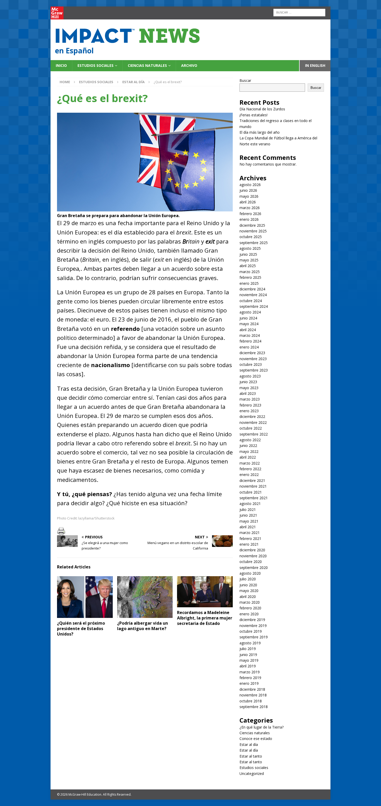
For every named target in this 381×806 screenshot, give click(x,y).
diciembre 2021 (252, 480)
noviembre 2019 (253, 625)
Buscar (245, 80)
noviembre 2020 (253, 555)
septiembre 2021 (253, 497)
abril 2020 (247, 596)
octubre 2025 (250, 236)
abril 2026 (247, 201)
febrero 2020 (250, 607)
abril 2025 (247, 265)
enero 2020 (249, 613)
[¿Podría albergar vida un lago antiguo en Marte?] (145, 597)
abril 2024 (247, 329)
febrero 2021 (250, 538)
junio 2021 (248, 515)
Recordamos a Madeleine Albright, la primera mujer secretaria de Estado (204, 618)
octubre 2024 (250, 300)
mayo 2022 (248, 451)
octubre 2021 (250, 492)
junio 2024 (248, 318)
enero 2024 (249, 347)
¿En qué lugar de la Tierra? (261, 727)
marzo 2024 (249, 335)
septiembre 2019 (253, 636)
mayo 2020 (248, 590)
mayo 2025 (248, 260)
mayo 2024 (248, 323)
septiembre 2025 (253, 242)
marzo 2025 (249, 271)
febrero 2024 (250, 341)
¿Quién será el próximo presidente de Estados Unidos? (81, 628)
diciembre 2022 (252, 416)
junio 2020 (248, 584)
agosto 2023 (250, 376)
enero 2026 (249, 219)
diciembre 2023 (252, 352)
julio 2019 (247, 648)
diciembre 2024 (252, 289)
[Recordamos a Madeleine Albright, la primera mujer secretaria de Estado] (205, 592)
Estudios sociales (95, 65)
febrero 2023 (250, 405)
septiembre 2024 (253, 306)
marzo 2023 (249, 399)
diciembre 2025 (252, 225)
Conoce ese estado (255, 738)
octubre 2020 (250, 561)
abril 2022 (247, 457)
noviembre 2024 (253, 294)
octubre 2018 (250, 700)
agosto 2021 (250, 503)
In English (315, 65)
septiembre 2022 (253, 434)
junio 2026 (248, 190)
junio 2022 (248, 445)
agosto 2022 (250, 439)
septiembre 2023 (253, 370)
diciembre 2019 (252, 619)
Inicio (61, 65)
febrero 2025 (250, 277)
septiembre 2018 (253, 706)
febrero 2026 (250, 213)
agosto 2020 (250, 573)
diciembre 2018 (252, 689)
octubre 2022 (250, 428)
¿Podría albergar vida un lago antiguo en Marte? (142, 625)
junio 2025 (248, 254)
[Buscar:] (299, 12)
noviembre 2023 (253, 358)
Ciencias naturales (147, 65)
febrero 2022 (250, 468)
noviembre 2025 (253, 231)
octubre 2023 (250, 364)
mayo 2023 (248, 387)
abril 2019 (247, 666)
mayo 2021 (248, 521)
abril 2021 (247, 526)
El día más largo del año (259, 132)
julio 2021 (247, 509)
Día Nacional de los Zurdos (262, 108)
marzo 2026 (249, 207)
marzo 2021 (249, 532)
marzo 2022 (249, 463)
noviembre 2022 (253, 422)
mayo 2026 (248, 196)
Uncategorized (251, 773)
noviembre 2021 (253, 486)
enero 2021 (249, 544)
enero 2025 (249, 283)
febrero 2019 (250, 677)
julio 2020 (247, 578)
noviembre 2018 (253, 695)
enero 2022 (249, 474)
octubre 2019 (250, 631)
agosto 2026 (250, 184)
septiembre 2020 (253, 567)
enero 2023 (249, 410)
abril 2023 (247, 393)
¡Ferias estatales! (253, 114)
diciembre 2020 (252, 549)
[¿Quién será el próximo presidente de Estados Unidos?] (85, 597)
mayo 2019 (248, 660)
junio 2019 (248, 654)
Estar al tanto (250, 756)
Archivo (189, 65)
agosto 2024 (250, 312)
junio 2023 (248, 381)
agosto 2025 (250, 248)
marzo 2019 (249, 671)
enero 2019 (249, 683)
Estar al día (248, 744)
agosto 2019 (250, 642)
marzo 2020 (249, 602)
